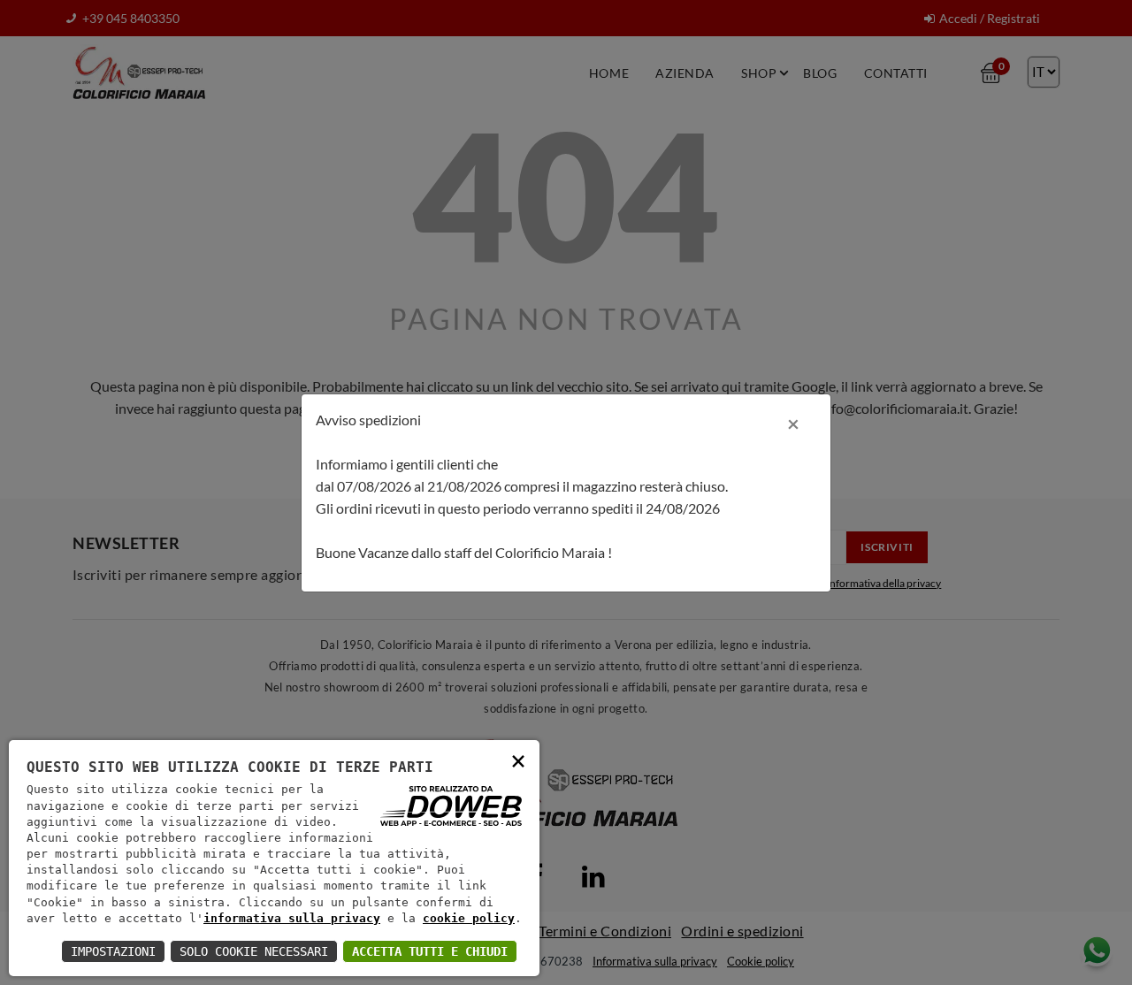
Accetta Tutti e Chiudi (430, 951)
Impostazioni (113, 951)
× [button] (518, 759)
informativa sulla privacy (291, 918)
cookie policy (469, 918)
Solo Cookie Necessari (254, 951)
